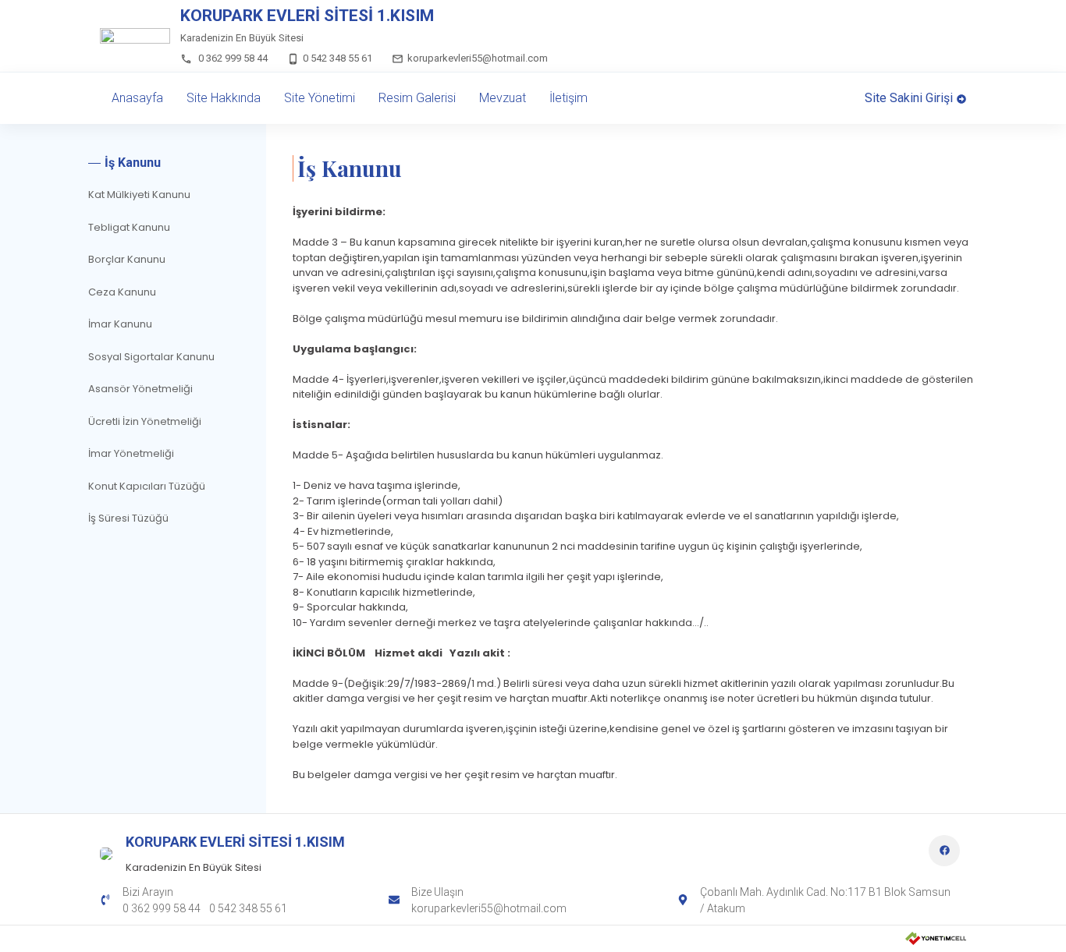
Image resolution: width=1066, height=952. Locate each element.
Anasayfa (137, 97)
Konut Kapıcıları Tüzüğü (146, 486)
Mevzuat (502, 97)
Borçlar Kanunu (126, 259)
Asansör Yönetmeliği (140, 388)
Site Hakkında (224, 97)
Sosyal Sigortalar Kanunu (151, 356)
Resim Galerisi (417, 97)
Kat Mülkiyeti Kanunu (139, 194)
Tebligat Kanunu (129, 227)
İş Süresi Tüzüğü (128, 518)
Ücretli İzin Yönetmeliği (144, 421)
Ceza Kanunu (122, 292)
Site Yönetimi (319, 97)
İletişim (568, 97)
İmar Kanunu (120, 324)
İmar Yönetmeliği (131, 453)
